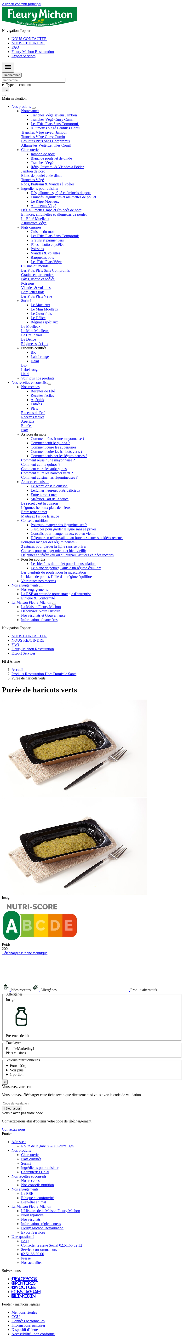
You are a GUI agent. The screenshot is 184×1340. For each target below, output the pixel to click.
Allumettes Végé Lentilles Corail (55, 128)
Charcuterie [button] (30, 150)
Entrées (36, 404)
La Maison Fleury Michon (41, 607)
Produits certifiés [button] (33, 348)
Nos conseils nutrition (37, 1185)
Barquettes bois (42, 257)
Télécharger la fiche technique (24, 953)
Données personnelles (28, 1321)
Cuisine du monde (44, 232)
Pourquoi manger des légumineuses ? (59, 525)
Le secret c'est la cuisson (49, 486)
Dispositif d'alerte (25, 1330)
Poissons (37, 249)
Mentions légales (24, 1312)
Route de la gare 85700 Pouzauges (47, 1146)
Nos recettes (30, 1181)
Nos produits (21, 1150)
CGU (16, 1317)
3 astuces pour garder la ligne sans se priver (63, 529)
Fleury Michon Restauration (33, 52)
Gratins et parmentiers (47, 240)
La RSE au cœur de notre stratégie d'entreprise (56, 594)
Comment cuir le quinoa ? (50, 443)
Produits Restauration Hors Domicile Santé (44, 674)
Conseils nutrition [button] (34, 520)
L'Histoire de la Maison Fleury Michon (50, 1211)
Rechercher (12, 75)
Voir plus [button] (16, 1070)
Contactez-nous (13, 1129)
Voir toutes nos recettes (38, 581)
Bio (33, 352)
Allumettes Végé (43, 206)
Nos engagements (34, 589)
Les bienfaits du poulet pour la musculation (63, 564)
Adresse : (19, 1142)
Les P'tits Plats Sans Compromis (55, 124)
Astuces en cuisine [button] (35, 482)
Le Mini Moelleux (44, 309)
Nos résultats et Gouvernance (43, 615)
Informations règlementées (41, 1224)
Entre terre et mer (44, 495)
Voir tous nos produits (37, 378)
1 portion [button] (16, 1074)
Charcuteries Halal (35, 1172)
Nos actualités (31, 1262)
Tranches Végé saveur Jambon (54, 115)
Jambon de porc (43, 154)
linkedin (25, 1296)
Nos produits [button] (21, 106)
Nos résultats (30, 1219)
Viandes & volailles (45, 253)
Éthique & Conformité (38, 598)
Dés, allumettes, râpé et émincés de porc (61, 193)
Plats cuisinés (31, 1159)
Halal (35, 361)
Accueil (17, 669)
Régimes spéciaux (44, 322)
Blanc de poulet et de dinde (51, 158)
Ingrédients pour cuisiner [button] (39, 188)
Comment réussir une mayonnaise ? (57, 439)
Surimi (26, 1163)
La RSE (27, 1193)
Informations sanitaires (29, 1325)
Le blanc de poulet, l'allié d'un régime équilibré (66, 568)
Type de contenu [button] (18, 85)
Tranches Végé (42, 163)
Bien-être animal (33, 1202)
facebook (26, 1279)
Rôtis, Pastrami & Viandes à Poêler (57, 167)
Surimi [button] (26, 301)
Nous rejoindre (32, 1215)
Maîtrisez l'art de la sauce (50, 499)
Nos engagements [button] (25, 585)
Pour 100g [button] (18, 1066)
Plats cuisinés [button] (31, 227)
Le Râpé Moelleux (45, 201)
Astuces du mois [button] (33, 434)
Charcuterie (30, 1155)
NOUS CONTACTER (29, 39)
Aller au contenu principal (21, 4)
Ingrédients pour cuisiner (39, 1168)
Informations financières (39, 620)
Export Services (23, 56)
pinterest (26, 1283)
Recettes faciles (42, 395)
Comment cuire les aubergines (53, 447)
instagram (27, 1292)
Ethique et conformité (37, 1198)
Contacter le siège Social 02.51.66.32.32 (51, 1245)
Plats (34, 408)
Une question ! (23, 1237)
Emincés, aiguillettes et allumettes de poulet (63, 197)
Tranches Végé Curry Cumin (53, 119)
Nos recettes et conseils (29, 1176)
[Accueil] (39, 26)
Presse (26, 1258)
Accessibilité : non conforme (33, 1334)
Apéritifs (37, 400)
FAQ (15, 47)
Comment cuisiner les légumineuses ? (59, 456)
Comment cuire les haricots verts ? (56, 451)
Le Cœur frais (41, 313)
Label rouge (40, 357)
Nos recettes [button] (30, 387)
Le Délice (38, 318)
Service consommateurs (39, 1250)
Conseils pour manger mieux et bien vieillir (63, 533)
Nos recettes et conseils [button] (29, 382)
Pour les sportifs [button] (33, 559)
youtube (26, 1287)
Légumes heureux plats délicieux (55, 490)
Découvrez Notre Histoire (40, 611)
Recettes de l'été (43, 391)
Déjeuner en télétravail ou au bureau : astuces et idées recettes (77, 538)
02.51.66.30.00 (32, 1254)
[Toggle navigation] (8, 67)
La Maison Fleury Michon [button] (31, 602)
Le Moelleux (40, 305)
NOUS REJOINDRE (28, 43)
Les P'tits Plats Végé (46, 262)
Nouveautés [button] (30, 111)
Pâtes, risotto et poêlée (47, 244)
